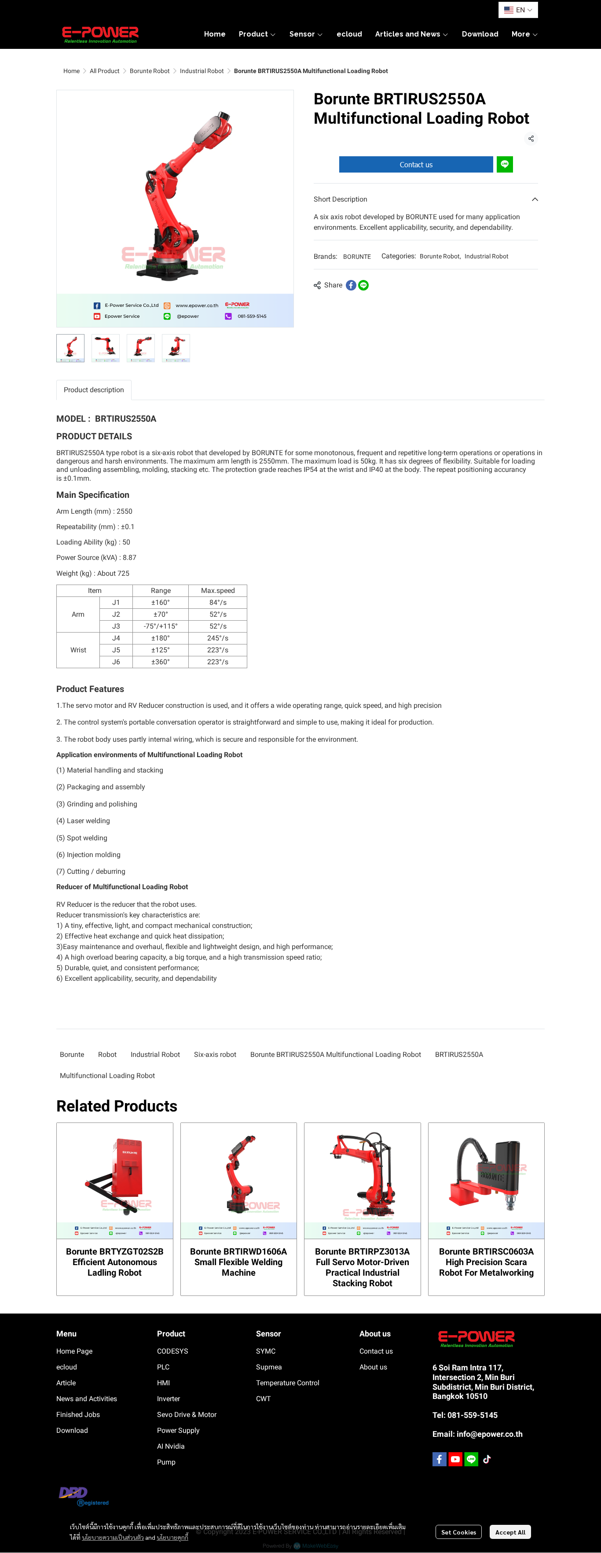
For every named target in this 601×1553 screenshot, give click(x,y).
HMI (163, 1383)
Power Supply (178, 1430)
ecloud (66, 1367)
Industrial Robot (202, 70)
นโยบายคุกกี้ (172, 1537)
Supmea (269, 1367)
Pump (166, 1462)
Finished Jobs (78, 1414)
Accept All (510, 1532)
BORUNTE (357, 256)
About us (373, 1367)
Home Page (74, 1351)
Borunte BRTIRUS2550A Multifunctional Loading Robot (335, 1054)
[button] (518, 10)
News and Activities (86, 1399)
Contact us (416, 164)
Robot (107, 1054)
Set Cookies (458, 1532)
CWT (263, 1399)
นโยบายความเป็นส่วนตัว (113, 1537)
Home (71, 70)
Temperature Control (287, 1383)
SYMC (265, 1351)
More (522, 34)
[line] (471, 1459)
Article (66, 1383)
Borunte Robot (150, 70)
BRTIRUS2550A (459, 1054)
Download (72, 1430)
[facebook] (439, 1459)
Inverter (168, 1399)
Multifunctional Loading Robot (107, 1075)
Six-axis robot (215, 1054)
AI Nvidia (171, 1446)
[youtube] (455, 1459)
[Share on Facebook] (351, 285)
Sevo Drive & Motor (186, 1414)
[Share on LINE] (363, 285)
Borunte (72, 1054)
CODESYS (172, 1351)
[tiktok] (487, 1459)
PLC (163, 1367)
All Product (105, 70)
